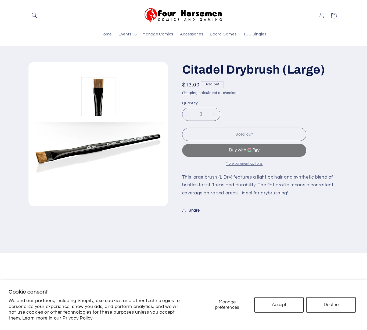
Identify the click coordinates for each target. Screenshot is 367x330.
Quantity (190, 103)
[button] (34, 15)
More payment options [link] (244, 163)
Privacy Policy (78, 318)
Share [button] (194, 210)
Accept (279, 304)
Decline (331, 304)
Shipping (190, 93)
